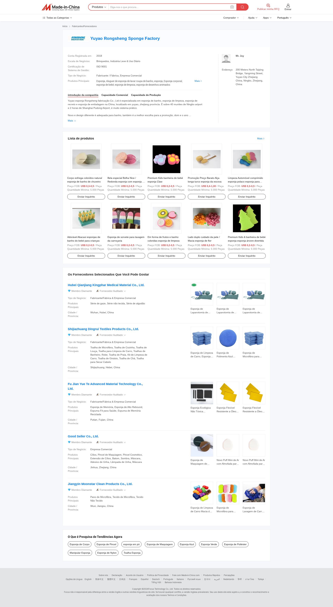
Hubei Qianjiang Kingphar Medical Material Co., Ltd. (106, 285)
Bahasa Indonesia (173, 582)
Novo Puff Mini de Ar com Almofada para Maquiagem (228, 464)
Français (133, 579)
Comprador (229, 17)
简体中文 (99, 579)
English (88, 579)
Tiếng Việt (156, 582)
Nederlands (228, 579)
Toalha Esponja (132, 552)
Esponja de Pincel (106, 544)
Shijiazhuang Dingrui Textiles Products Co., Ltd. (103, 329)
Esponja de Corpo (79, 544)
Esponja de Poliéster (235, 544)
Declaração (117, 575)
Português (168, 579)
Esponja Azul (187, 544)
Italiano (180, 579)
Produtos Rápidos (211, 575)
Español (144, 579)
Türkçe (261, 579)
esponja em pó (131, 544)
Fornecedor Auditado (113, 291)
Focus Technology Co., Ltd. (160, 588)
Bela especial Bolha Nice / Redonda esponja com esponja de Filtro (126, 182)
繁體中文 (111, 579)
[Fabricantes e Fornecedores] (60, 7)
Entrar (288, 9)
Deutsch (156, 579)
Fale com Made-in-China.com (186, 575)
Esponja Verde (209, 544)
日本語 (122, 579)
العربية (217, 579)
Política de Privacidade (158, 575)
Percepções (229, 575)
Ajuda (251, 17)
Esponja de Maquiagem (160, 544)
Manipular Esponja (80, 552)
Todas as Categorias (57, 17)
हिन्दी (240, 579)
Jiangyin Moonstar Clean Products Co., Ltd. (100, 484)
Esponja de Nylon (107, 552)
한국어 (207, 579)
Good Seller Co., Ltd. (83, 436)
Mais (197, 81)
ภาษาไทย (249, 579)
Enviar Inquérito (86, 196)
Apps (266, 17)
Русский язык (193, 579)
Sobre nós (103, 575)
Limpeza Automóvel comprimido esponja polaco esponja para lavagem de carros (245, 182)
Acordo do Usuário (134, 575)
